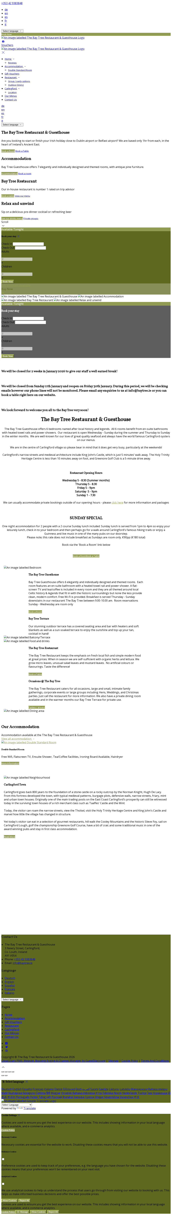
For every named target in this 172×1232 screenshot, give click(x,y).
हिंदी (48, 1093)
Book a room (24, 173)
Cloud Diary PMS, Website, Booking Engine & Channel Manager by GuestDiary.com (53, 1061)
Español (10, 985)
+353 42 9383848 (12, 3)
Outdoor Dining (16, 84)
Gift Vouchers (12, 73)
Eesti (79, 1089)
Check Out (7, 247)
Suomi (94, 1089)
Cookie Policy (129, 1061)
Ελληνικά (69, 1089)
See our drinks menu (12, 218)
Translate (30, 1108)
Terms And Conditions (155, 1061)
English (9, 982)
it (5, 24)
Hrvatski (66, 1093)
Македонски (139, 1089)
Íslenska (108, 1093)
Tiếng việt (44, 1097)
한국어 (11, 1097)
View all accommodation (16, 739)
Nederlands (129, 1093)
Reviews (12, 62)
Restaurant (11, 77)
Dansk (58, 1089)
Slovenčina (126, 1097)
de (6, 9)
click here (117, 502)
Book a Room (8, 150)
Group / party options (19, 81)
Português (23, 1097)
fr (6, 21)
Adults (5, 251)
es (6, 17)
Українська (160, 1093)
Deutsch (10, 978)
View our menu (22, 195)
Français (10, 989)
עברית (99, 1093)
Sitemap (113, 1061)
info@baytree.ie (22, 963)
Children (6, 266)
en (6, 13)
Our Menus (11, 96)
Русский (57, 1097)
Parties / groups (37, 707)
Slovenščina (111, 1097)
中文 (136, 1097)
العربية (86, 1089)
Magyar (56, 1093)
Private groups (30, 218)
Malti (4, 1093)
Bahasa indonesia (84, 1093)
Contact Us (11, 99)
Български (15, 1093)
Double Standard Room (20, 70)
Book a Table (22, 150)
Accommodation (14, 66)
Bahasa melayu (157, 1089)
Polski (34, 1097)
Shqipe (99, 1097)
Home (8, 59)
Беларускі (29, 1093)
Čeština (41, 1093)
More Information (10, 763)
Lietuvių (114, 1089)
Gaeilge (103, 1089)
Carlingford (11, 88)
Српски (89, 1097)
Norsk (118, 1093)
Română (68, 1097)
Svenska (79, 1097)
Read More (9, 836)
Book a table (7, 195)
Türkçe (142, 1093)
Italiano (9, 993)
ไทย (149, 1093)
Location (12, 92)
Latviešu (125, 1089)
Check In (6, 244)
